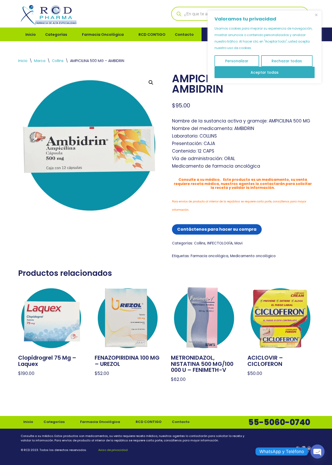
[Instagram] (308, 437)
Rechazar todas (287, 61)
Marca (39, 60)
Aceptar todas (265, 72)
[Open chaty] (317, 452)
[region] (265, 47)
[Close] (316, 15)
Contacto (184, 34)
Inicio (30, 34)
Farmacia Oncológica (103, 34)
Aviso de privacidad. (113, 450)
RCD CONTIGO (152, 34)
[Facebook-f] (296, 437)
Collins (58, 60)
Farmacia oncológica (209, 256)
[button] (151, 82)
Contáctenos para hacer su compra (217, 229)
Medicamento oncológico (253, 256)
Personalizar (236, 61)
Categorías (56, 34)
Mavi (238, 243)
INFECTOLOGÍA (220, 243)
